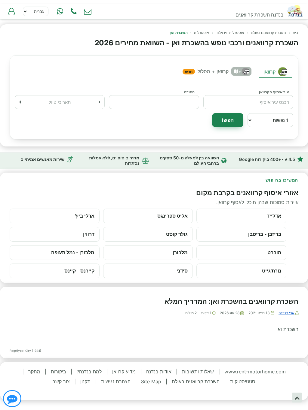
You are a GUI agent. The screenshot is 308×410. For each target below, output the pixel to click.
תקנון (85, 381)
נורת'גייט (271, 271)
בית (295, 32)
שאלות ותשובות (198, 372)
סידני (182, 271)
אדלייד (274, 216)
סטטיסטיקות (242, 381)
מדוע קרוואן (124, 372)
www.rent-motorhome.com (255, 372)
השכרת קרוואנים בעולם (268, 32)
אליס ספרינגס (172, 216)
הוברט (274, 252)
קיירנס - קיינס (79, 271)
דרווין (88, 234)
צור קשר (61, 381)
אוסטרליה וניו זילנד (230, 32)
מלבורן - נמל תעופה (72, 252)
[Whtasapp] (59, 11)
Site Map (151, 381)
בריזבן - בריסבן (264, 234)
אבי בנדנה (286, 313)
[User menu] (11, 11)
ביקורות (58, 372)
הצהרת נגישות (116, 381)
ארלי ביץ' (84, 216)
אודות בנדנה (158, 372)
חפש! (228, 120)
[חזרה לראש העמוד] (297, 397)
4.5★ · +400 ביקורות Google (267, 159)
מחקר (34, 372)
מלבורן (180, 252)
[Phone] (73, 11)
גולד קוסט (177, 234)
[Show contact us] (12, 398)
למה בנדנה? (89, 372)
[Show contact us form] (87, 11)
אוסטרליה (201, 32)
